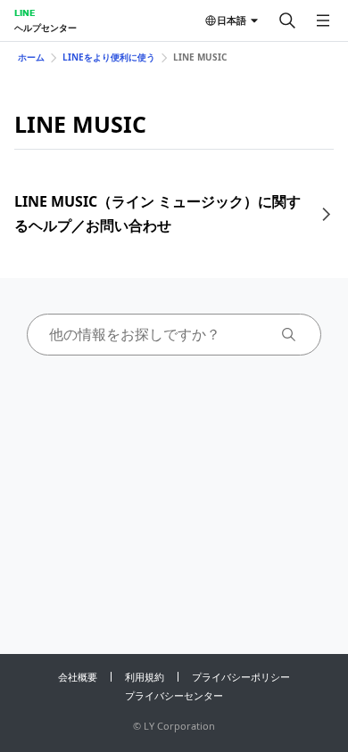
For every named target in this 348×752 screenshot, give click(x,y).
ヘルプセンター (45, 27)
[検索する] (287, 20)
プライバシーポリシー (241, 676)
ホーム (31, 57)
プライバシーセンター (174, 695)
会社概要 (77, 676)
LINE (24, 12)
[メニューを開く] (323, 20)
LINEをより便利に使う (108, 57)
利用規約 (144, 676)
